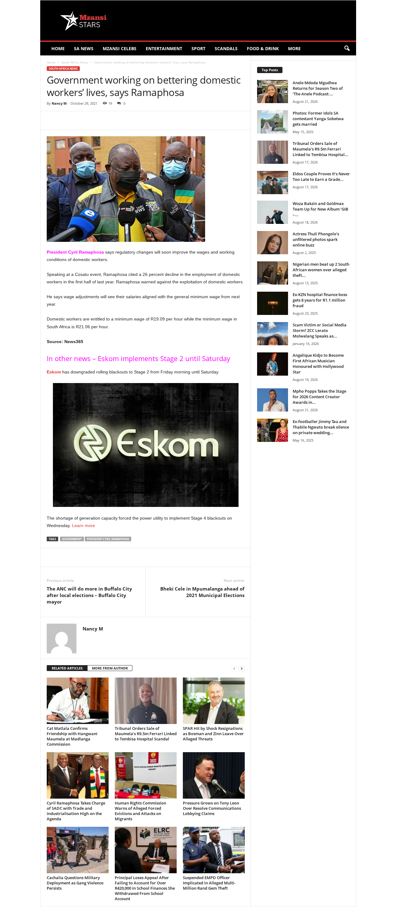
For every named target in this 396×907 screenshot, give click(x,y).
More (294, 48)
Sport (198, 48)
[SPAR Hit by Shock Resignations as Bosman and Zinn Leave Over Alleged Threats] (214, 701)
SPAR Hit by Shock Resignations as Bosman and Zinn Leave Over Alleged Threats (213, 734)
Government (72, 539)
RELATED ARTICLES (67, 668)
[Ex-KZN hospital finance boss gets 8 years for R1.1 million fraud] (272, 303)
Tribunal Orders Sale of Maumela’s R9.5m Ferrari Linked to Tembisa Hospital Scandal (146, 734)
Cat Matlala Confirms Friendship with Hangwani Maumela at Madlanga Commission (72, 736)
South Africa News (74, 62)
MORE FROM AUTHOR (110, 668)
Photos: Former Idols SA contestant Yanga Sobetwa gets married (318, 118)
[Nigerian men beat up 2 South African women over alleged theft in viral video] (272, 273)
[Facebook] (89, 120)
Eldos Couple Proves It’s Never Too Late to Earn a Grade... (321, 176)
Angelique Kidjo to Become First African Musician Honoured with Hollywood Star (318, 363)
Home (58, 48)
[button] (347, 48)
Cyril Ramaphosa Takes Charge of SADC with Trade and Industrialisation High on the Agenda (76, 811)
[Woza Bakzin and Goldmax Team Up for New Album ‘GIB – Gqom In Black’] (272, 212)
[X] (103, 120)
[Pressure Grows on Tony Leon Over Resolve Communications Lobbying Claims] (214, 775)
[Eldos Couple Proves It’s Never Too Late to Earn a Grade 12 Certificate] (272, 182)
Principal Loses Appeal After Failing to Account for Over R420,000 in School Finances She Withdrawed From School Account (145, 888)
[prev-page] (234, 668)
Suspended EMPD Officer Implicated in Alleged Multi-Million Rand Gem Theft (209, 883)
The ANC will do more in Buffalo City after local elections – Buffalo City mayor (89, 595)
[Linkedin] (146, 120)
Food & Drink (263, 48)
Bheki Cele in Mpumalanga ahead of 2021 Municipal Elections (202, 592)
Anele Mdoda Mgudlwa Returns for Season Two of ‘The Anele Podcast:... (318, 88)
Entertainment (164, 48)
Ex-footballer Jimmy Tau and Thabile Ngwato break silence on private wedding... (321, 427)
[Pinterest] (118, 120)
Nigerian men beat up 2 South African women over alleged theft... (321, 269)
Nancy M (59, 103)
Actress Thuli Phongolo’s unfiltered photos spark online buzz (316, 239)
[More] (160, 120)
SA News (83, 48)
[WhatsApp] (132, 120)
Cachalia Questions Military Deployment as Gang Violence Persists (75, 883)
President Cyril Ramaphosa (108, 539)
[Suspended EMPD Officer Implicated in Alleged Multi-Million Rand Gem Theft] (214, 850)
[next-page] (242, 668)
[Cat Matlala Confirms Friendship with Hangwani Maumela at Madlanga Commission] (78, 701)
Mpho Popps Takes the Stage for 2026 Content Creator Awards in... (319, 396)
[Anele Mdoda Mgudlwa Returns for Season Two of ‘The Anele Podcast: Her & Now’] (272, 91)
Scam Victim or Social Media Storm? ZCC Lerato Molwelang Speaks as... (319, 330)
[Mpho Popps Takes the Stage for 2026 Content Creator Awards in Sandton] (272, 400)
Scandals (226, 48)
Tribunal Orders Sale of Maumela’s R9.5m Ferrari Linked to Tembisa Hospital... (320, 149)
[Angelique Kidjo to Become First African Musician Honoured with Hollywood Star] (272, 364)
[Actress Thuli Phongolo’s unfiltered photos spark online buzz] (272, 242)
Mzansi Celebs (119, 48)
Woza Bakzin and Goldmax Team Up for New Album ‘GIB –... (320, 209)
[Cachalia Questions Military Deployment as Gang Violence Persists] (78, 850)
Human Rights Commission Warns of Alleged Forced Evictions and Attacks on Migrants (140, 811)
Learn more (83, 525)
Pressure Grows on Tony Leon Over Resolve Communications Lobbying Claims (212, 808)
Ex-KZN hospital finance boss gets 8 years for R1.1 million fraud (320, 300)
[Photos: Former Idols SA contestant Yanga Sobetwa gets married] (272, 121)
